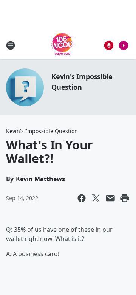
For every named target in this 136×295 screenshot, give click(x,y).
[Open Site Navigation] (10, 45)
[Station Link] (62, 45)
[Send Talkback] (108, 45)
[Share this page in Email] (110, 198)
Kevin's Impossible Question (42, 131)
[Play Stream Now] (123, 45)
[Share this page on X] (96, 198)
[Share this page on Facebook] (81, 198)
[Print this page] (124, 198)
